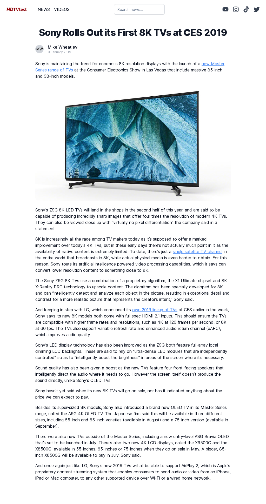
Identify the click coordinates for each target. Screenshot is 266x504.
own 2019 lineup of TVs (154, 309)
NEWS (44, 9)
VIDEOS (62, 9)
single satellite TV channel (197, 251)
